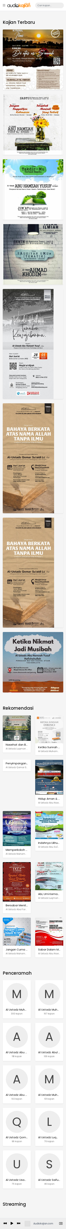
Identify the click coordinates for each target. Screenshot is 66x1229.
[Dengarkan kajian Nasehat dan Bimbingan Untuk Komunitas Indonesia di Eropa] (17, 728)
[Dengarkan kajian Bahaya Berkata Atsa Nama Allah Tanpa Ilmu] (28, 458)
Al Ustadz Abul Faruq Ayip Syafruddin (26, 909)
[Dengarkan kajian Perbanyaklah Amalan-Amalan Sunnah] (28, 572)
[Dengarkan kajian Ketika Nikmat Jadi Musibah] (33, 662)
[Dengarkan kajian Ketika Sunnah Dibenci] (49, 729)
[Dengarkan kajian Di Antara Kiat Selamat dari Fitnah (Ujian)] (33, 254)
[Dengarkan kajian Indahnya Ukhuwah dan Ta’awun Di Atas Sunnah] (49, 825)
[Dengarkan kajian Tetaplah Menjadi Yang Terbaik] (33, 124)
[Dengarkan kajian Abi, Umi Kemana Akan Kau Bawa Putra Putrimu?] (49, 876)
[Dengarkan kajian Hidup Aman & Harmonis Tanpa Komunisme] (49, 777)
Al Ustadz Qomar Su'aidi (19, 767)
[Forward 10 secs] (19, 1223)
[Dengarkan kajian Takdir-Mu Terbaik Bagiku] (33, 189)
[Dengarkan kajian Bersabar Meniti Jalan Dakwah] (17, 881)
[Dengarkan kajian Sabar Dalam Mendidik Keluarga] (49, 931)
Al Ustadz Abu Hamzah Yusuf (25, 1095)
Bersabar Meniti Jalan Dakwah (26, 905)
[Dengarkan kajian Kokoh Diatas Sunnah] (33, 59)
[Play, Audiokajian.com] (12, 1223)
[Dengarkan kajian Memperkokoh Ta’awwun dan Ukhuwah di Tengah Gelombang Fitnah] (17, 828)
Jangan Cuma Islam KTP (22, 949)
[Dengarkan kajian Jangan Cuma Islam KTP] (17, 931)
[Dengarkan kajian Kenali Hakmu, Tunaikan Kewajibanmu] (28, 343)
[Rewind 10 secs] (5, 1223)
